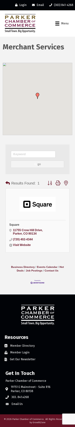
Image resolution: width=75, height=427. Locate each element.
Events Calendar (47, 267)
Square (14, 224)
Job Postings (34, 270)
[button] (37, 95)
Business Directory (23, 267)
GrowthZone (39, 422)
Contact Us (51, 270)
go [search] (39, 164)
